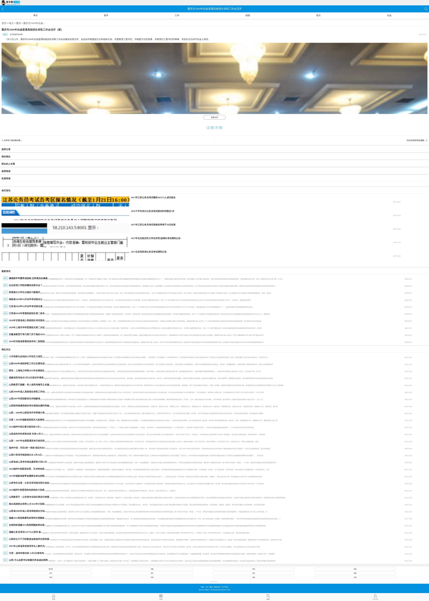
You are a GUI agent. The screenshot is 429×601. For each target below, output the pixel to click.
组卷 (355, 569)
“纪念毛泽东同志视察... (416, 140)
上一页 (210, 128)
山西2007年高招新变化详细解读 (24, 398)
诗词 (50, 577)
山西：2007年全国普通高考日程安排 (27, 440)
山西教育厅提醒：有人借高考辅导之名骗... (30, 384)
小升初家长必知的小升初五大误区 (25, 356)
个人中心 (375, 599)
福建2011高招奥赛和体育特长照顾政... (27, 518)
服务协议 (217, 587)
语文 (152, 573)
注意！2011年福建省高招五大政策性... (27, 419)
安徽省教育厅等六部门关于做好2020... (27, 334)
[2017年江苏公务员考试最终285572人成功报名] (65, 201)
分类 (160, 599)
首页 (4, 23)
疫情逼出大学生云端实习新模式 (24, 292)
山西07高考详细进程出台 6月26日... (26, 455)
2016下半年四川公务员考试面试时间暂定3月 (153, 211)
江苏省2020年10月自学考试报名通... (26, 306)
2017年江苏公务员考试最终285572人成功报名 (153, 197)
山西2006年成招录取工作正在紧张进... (27, 363)
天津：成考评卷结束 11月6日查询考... (27, 553)
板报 (355, 573)
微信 (211, 587)
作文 (50, 573)
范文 (253, 573)
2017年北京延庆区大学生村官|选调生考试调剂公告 (156, 238)
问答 (152, 577)
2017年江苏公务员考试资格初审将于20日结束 (153, 224)
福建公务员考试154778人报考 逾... (25, 532)
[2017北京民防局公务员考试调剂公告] (65, 255)
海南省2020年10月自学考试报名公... (26, 299)
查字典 (51, 569)
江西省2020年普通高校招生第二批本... (27, 313)
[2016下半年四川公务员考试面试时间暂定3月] (65, 215)
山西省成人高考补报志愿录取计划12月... (29, 462)
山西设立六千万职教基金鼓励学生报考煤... (30, 539)
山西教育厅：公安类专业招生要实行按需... (30, 497)
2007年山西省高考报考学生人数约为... (27, 546)
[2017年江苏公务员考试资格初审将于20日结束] (65, 228)
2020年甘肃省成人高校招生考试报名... (27, 320)
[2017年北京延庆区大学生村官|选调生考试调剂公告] (65, 242)
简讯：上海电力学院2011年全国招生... (27, 370)
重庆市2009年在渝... (34, 23)
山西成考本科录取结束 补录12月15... (27, 434)
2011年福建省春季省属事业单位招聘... (27, 476)
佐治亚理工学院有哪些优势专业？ (25, 285)
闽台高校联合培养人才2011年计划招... (27, 504)
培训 (253, 577)
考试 (35, 15)
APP (206, 587)
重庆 (18, 23)
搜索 (268, 599)
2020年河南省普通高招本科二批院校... (27, 341)
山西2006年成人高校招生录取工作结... (27, 391)
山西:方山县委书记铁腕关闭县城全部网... (29, 560)
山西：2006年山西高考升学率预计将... (27, 412)
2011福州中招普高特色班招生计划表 (26, 490)
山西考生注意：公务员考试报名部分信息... (30, 483)
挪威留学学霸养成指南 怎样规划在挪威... (29, 278)
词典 (152, 569)
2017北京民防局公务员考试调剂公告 (149, 252)
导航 (202, 587)
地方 (318, 15)
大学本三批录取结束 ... (12, 140)
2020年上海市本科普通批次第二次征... (27, 327)
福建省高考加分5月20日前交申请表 (26, 377)
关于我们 (225, 587)
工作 (177, 15)
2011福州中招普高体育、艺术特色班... (27, 469)
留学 (106, 15)
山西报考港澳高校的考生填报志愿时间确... (30, 405)
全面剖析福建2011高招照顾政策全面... (27, 525)
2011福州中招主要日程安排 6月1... (25, 426)
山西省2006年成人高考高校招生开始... (27, 511)
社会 (389, 15)
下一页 (219, 128)
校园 (248, 15)
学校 (355, 577)
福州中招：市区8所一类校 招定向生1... (28, 447)
